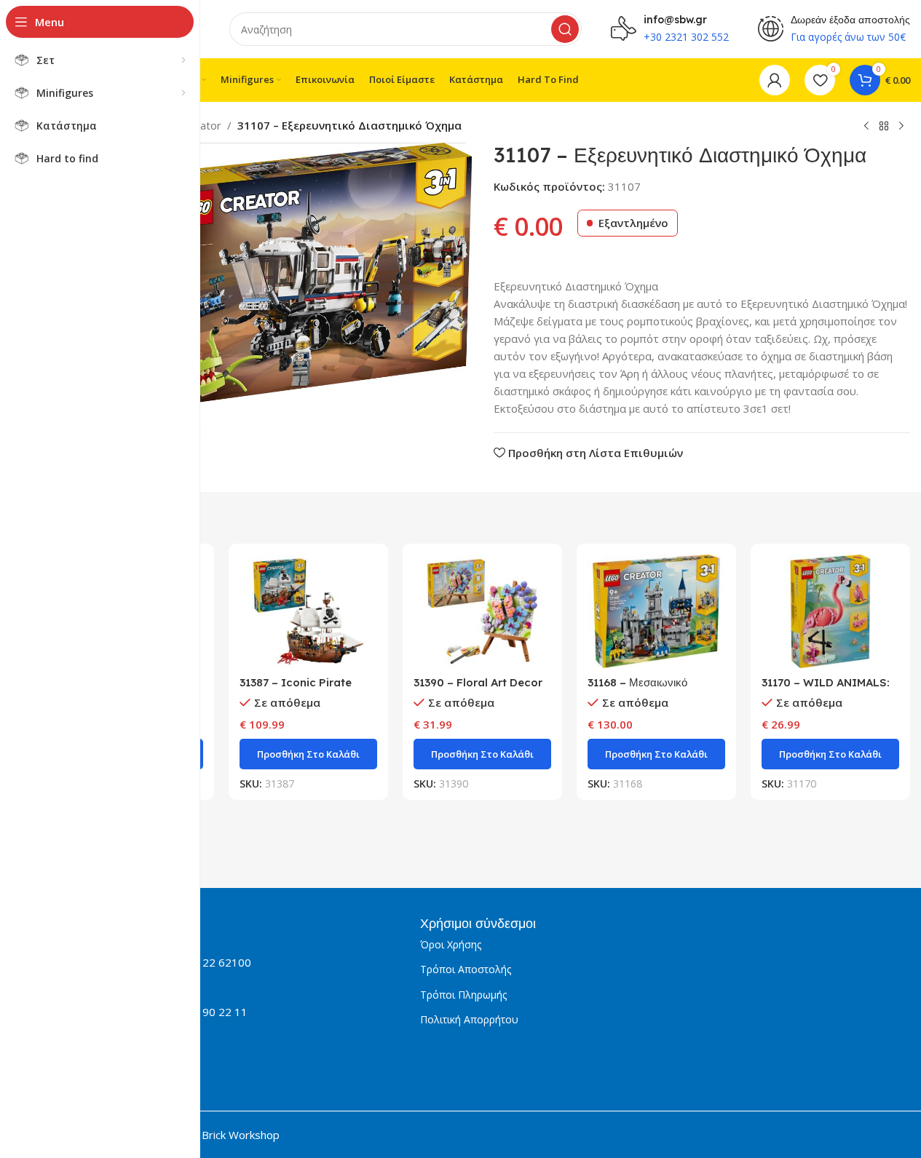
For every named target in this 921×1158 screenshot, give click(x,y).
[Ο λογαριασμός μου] (774, 80)
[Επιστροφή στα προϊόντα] (884, 126)
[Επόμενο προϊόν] (901, 126)
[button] (308, 754)
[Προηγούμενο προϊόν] (866, 126)
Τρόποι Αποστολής (465, 969)
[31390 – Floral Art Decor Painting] (482, 611)
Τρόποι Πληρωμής (463, 995)
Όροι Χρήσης (450, 944)
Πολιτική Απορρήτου (469, 1019)
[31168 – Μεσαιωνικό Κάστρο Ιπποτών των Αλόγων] (656, 611)
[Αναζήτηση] (565, 29)
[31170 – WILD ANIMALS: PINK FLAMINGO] (830, 611)
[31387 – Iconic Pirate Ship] (308, 611)
